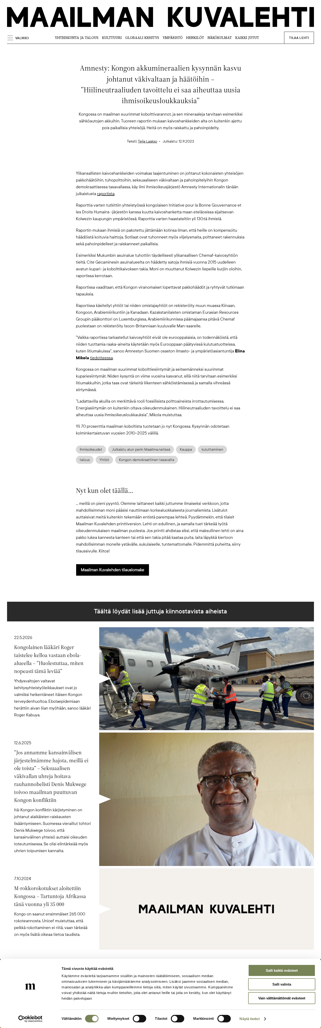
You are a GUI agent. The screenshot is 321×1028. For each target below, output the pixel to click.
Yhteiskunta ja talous (76, 37)
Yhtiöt (104, 459)
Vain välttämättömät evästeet (281, 998)
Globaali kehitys (142, 37)
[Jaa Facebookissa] (168, 162)
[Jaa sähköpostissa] (183, 162)
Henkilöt (195, 37)
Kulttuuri (112, 37)
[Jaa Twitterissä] (138, 162)
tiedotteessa (101, 358)
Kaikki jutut (247, 37)
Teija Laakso (147, 141)
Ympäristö (173, 37)
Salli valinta (281, 984)
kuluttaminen (212, 449)
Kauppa (186, 449)
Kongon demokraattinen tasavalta (146, 459)
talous (85, 459)
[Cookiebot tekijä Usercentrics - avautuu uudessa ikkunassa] (30, 1018)
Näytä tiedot (249, 1019)
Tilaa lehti (299, 38)
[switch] (139, 1018)
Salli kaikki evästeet (282, 970)
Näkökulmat (219, 37)
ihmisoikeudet (91, 449)
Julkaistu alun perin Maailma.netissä (141, 449)
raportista (105, 194)
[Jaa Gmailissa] (153, 162)
